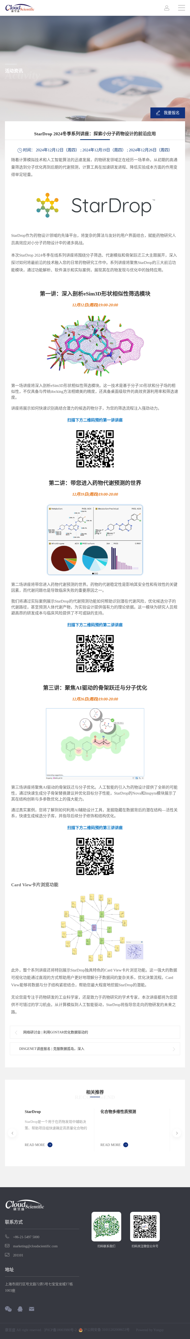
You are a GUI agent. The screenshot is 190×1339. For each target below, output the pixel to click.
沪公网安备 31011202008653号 (106, 1330)
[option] (56, 1130)
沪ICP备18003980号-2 (60, 1330)
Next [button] (168, 1132)
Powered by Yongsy (150, 1330)
